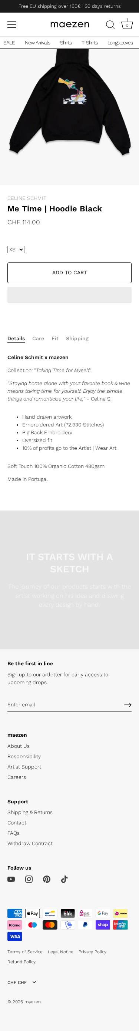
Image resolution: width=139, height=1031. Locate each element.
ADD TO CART (69, 272)
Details (16, 338)
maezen (32, 1001)
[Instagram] (29, 879)
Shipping (77, 338)
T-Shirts (89, 43)
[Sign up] (128, 705)
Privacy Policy (92, 951)
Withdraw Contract (30, 843)
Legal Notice (60, 951)
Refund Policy (21, 961)
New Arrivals (37, 43)
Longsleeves (120, 43)
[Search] (110, 26)
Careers (16, 777)
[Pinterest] (46, 879)
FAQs (13, 833)
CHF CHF (17, 982)
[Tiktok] (64, 879)
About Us (18, 746)
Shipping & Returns (30, 812)
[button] (69, 296)
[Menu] (12, 25)
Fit (55, 338)
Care (38, 338)
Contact (16, 823)
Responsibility (24, 756)
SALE (9, 43)
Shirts (66, 43)
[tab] (19, 338)
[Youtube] (11, 879)
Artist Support (24, 767)
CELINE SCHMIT (26, 198)
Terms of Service (25, 951)
